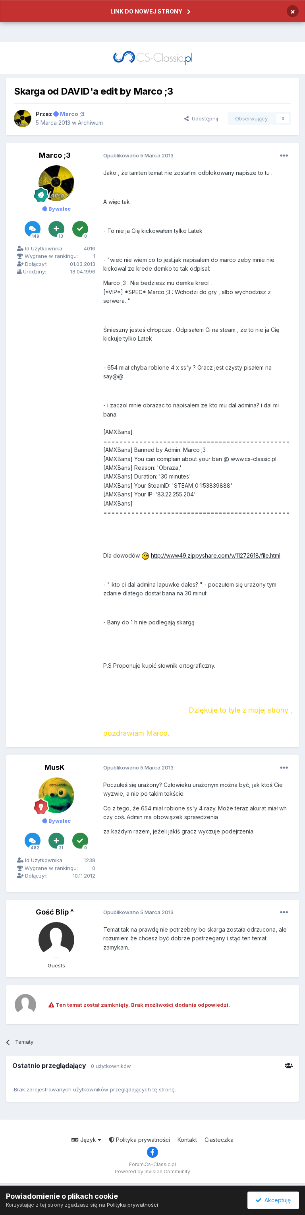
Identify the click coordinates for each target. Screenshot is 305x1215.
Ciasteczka (219, 1139)
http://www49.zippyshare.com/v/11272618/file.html (215, 555)
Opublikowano (138, 155)
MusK (54, 767)
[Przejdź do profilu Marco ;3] (22, 118)
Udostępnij (203, 118)
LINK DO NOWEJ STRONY (146, 11)
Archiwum (90, 122)
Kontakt (187, 1139)
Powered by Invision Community (152, 1171)
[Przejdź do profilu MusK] (56, 795)
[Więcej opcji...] (284, 156)
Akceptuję (276, 1200)
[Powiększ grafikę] (145, 555)
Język (88, 1139)
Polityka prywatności (142, 1139)
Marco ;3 (55, 155)
